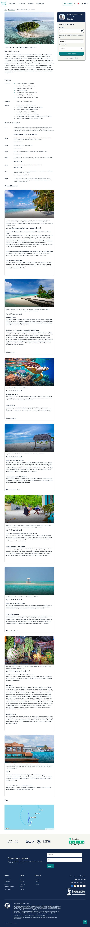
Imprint (37, 884)
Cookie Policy (23, 884)
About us (37, 879)
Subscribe (50, 866)
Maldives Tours (11, 9)
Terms (21, 886)
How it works (40, 3)
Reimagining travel (9, 886)
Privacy (22, 881)
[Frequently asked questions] (82, 3)
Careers (37, 881)
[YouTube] (85, 879)
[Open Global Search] (75, 3)
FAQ (21, 879)
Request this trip (71, 53)
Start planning (68, 3)
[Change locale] (78, 3)
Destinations (7, 879)
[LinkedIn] (82, 879)
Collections (7, 881)
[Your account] (86, 3)
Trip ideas (30, 3)
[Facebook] (76, 879)
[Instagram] (79, 879)
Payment (22, 889)
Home (5, 9)
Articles (6, 884)
